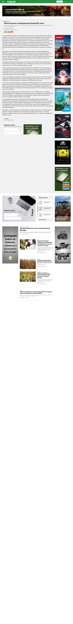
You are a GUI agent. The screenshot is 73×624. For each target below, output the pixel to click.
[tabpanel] (36, 11)
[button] (3, 2)
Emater (8, 21)
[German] (12, 31)
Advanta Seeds (26, 226)
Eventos (21, 290)
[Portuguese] (5, 31)
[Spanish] (8, 31)
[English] (7, 31)
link (3, 49)
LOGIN (65, 1)
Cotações (38, 259)
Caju (38, 239)
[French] (10, 31)
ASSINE (59, 1)
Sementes (21, 226)
